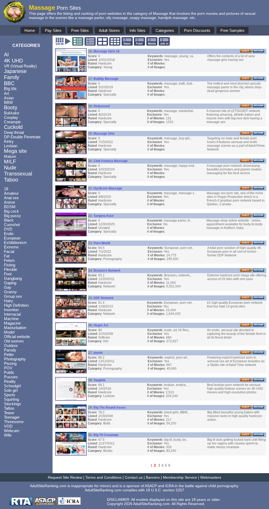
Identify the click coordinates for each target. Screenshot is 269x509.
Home (29, 30)
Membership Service (180, 477)
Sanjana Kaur (104, 216)
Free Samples (232, 30)
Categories (165, 30)
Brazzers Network (107, 270)
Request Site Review (65, 477)
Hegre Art (101, 325)
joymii (98, 353)
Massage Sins (104, 133)
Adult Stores (109, 30)
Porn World (102, 243)
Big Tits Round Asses (110, 407)
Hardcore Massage (108, 188)
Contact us (134, 477)
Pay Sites (53, 30)
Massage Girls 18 (107, 51)
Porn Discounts (197, 30)
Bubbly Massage (106, 79)
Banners (153, 477)
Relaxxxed (102, 106)
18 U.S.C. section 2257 (165, 490)
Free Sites (80, 30)
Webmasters (210, 477)
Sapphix (100, 380)
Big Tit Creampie (106, 435)
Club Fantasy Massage (111, 161)
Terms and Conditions (103, 477)
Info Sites (138, 30)
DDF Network (103, 298)
